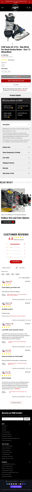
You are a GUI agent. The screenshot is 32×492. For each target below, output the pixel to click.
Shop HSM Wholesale (7, 446)
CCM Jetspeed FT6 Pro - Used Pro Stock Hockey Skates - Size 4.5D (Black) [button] (16, 295)
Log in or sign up (22, 90)
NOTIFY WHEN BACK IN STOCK (16, 81)
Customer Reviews (6, 448)
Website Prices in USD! (7, 458)
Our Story (4, 428)
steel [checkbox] (12, 274)
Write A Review (16, 261)
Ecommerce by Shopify (26, 489)
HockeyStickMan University (8, 464)
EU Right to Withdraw (7, 476)
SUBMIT (27, 419)
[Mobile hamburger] (2, 7)
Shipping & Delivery (7, 436)
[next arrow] (29, 2)
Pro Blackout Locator (7, 452)
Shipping (2, 56)
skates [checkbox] (7, 274)
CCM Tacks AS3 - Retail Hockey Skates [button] (17, 316)
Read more (17, 388)
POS (18, 489)
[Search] (27, 7)
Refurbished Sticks (6, 434)
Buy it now (16, 84)
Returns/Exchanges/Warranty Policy (10, 438)
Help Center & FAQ (6, 474)
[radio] (3, 65)
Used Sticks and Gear (7, 456)
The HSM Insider (6, 454)
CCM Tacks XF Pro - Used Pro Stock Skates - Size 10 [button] (17, 342)
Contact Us (4, 425)
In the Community (6, 450)
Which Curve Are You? (7, 468)
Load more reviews (16, 402)
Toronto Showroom (6, 440)
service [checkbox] (17, 274)
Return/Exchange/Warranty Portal (10, 472)
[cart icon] (30, 7)
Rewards (4, 430)
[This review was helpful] (26, 299)
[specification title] (8, 107)
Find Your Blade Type (7, 466)
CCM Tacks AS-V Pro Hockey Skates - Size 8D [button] (17, 392)
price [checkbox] (3, 274)
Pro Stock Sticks (6, 432)
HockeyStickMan (12, 489)
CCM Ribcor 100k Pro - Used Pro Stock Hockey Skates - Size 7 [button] (17, 364)
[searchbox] (8, 268)
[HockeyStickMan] (15, 7)
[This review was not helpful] (29, 299)
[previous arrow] (2, 2)
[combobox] (25, 277)
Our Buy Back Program (7, 470)
